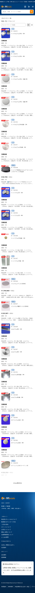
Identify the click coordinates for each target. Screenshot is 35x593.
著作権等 (10, 586)
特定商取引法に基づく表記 (22, 586)
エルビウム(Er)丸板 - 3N (17, 374)
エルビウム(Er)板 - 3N (17, 397)
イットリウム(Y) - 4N (17, 215)
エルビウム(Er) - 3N (16, 329)
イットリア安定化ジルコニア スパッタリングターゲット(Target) (22, 170)
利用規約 (3, 586)
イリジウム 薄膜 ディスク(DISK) (19, 306)
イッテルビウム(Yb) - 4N (18, 56)
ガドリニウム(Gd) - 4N (17, 442)
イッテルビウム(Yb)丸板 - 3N (19, 124)
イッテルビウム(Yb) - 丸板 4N (19, 101)
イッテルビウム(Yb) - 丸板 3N (19, 79)
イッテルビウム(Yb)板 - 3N (18, 147)
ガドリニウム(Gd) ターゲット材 (19, 465)
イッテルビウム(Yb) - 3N (18, 33)
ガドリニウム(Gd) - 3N (17, 420)
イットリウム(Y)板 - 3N (17, 261)
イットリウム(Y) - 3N (17, 192)
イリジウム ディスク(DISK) (18, 283)
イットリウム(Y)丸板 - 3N (18, 238)
